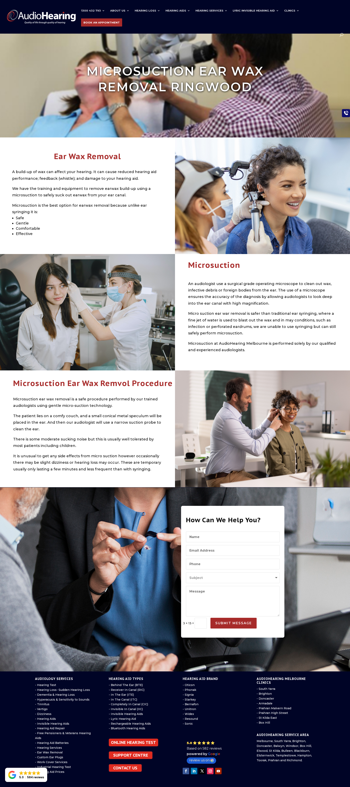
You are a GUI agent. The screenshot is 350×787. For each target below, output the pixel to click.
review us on (199, 760)
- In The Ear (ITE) (121, 695)
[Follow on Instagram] (210, 771)
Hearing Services (209, 10)
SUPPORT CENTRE (130, 755)
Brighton (298, 741)
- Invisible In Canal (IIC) (126, 709)
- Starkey (189, 699)
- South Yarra (266, 689)
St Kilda (274, 751)
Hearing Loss (145, 10)
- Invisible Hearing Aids (52, 723)
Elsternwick (265, 755)
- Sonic (188, 723)
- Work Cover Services (51, 762)
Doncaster (264, 746)
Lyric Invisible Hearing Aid (254, 10)
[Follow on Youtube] (218, 771)
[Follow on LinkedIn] (194, 771)
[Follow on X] (202, 771)
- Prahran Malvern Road (274, 708)
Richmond (294, 760)
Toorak (262, 760)
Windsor (292, 746)
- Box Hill (263, 722)
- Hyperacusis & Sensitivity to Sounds (62, 699)
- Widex (188, 714)
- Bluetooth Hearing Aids (127, 728)
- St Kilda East (267, 718)
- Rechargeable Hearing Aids (130, 723)
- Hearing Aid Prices (49, 772)
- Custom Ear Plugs (49, 757)
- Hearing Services (48, 748)
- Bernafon (190, 704)
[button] (213, 752)
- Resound (190, 719)
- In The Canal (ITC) (123, 699)
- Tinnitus (42, 704)
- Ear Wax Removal (49, 752)
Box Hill (305, 746)
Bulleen (287, 751)
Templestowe (286, 755)
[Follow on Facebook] (186, 771)
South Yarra (282, 741)
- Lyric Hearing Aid (122, 719)
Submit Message (233, 623)
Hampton (304, 755)
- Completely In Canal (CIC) (128, 704)
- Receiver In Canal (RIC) (126, 690)
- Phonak (189, 690)
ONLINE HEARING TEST (133, 742)
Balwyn (278, 746)
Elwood (262, 751)
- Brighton (264, 694)
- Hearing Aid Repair (50, 728)
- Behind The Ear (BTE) (126, 685)
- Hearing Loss (46, 690)
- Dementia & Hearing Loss (55, 695)
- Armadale (264, 703)
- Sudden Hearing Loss (73, 690)
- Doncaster (265, 698)
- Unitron (189, 709)
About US (117, 10)
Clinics (289, 10)
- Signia (188, 695)
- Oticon (189, 685)
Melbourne (265, 741)
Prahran (274, 760)
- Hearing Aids (45, 719)
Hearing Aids (175, 10)
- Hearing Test (45, 685)
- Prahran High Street (272, 713)
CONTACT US (125, 768)
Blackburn (301, 751)
